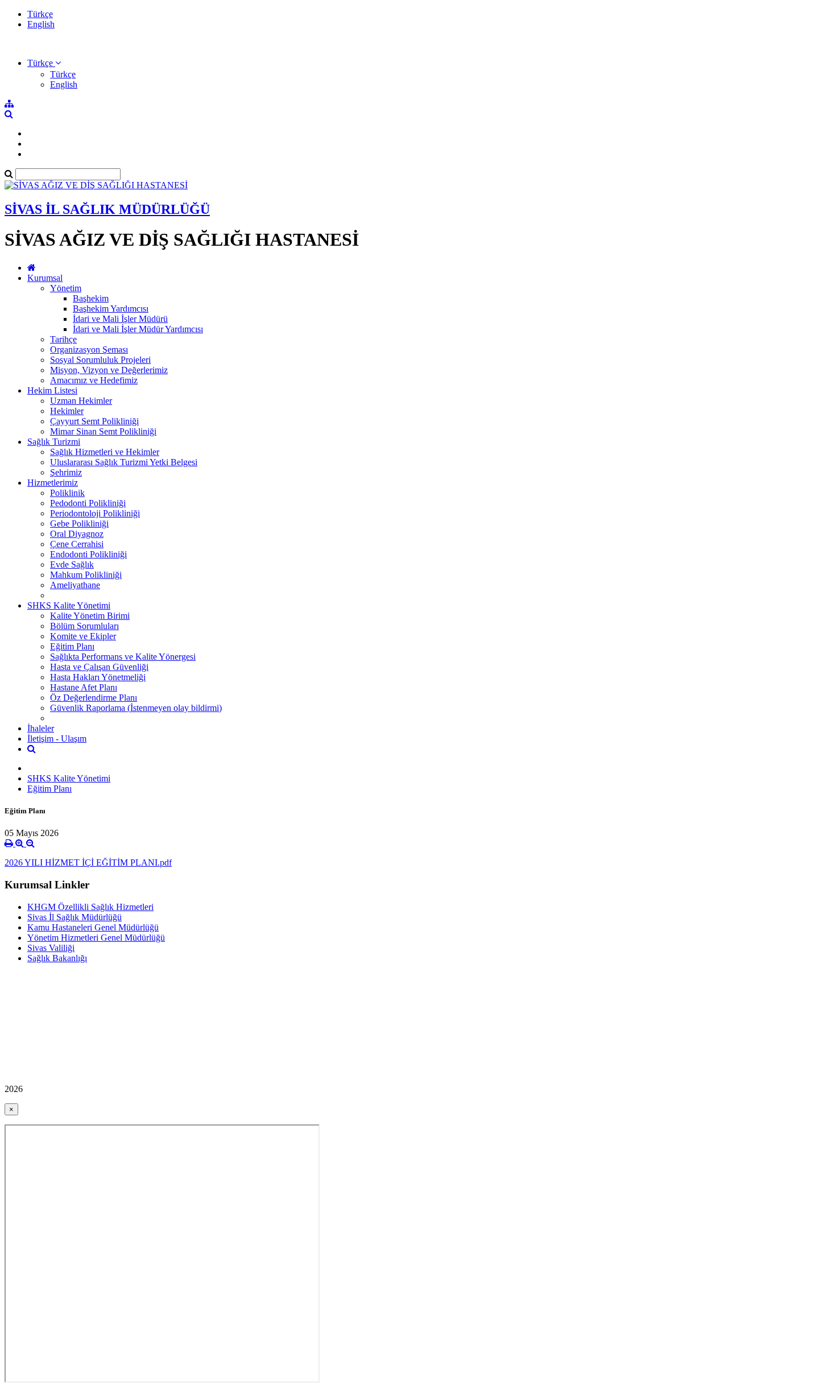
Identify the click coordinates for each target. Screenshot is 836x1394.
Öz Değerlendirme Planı (93, 697)
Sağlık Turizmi (53, 441)
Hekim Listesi (52, 390)
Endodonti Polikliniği (88, 554)
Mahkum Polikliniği (86, 575)
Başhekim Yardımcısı (110, 308)
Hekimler (67, 411)
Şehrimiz (66, 472)
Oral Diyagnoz (77, 534)
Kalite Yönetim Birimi (90, 616)
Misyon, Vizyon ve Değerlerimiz (109, 370)
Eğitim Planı (72, 646)
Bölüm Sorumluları (84, 626)
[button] (44, 63)
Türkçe (40, 14)
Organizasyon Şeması (89, 349)
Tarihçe (63, 339)
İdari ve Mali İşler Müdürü (120, 319)
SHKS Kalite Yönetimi (68, 605)
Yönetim (65, 288)
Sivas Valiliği (51, 948)
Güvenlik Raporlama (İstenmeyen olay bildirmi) (136, 708)
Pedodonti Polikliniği (88, 503)
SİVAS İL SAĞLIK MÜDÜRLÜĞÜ (107, 209)
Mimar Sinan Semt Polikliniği (103, 431)
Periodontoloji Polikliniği (95, 513)
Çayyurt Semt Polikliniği (94, 421)
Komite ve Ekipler (83, 636)
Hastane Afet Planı (83, 687)
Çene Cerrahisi (77, 544)
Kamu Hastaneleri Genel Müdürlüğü (93, 927)
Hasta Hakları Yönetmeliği (98, 677)
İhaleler (40, 728)
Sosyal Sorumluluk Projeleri (100, 360)
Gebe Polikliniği (79, 523)
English (41, 24)
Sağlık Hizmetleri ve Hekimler (104, 452)
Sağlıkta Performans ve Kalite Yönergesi (123, 656)
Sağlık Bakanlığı (57, 958)
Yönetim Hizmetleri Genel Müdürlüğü (96, 937)
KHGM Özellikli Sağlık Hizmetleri (90, 907)
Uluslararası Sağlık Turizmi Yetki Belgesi (123, 462)
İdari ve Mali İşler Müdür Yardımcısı (138, 329)
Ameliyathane (75, 585)
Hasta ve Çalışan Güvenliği (99, 667)
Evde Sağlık (72, 564)
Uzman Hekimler (81, 401)
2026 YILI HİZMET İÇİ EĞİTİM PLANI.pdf (88, 862)
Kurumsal (45, 278)
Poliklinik (67, 493)
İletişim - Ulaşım (56, 738)
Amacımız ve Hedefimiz (94, 380)
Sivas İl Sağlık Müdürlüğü (74, 917)
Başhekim (91, 298)
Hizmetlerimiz (52, 482)
